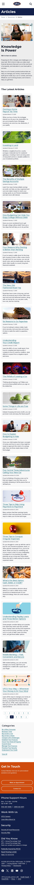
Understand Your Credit (9, 750)
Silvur (13, 879)
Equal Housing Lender (9, 852)
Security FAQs (5, 832)
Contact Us (17, 788)
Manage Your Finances (9, 746)
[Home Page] (17, 4)
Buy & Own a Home (8, 735)
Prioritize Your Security (9, 748)
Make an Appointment (20, 783)
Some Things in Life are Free (15, 406)
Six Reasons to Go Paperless (15, 321)
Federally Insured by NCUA (10, 849)
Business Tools (7, 731)
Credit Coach (24, 877)
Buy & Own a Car (7, 733)
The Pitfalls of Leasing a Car (15, 376)
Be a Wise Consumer (9, 729)
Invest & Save (6, 744)
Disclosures (17, 865)
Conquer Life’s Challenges (10, 737)
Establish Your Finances (10, 740)
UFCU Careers (5, 816)
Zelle (19, 879)
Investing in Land (10, 145)
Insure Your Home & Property (11, 742)
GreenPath (5, 879)
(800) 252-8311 (19, 807)
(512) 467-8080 (7, 807)
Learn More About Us (8, 819)
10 (21, 717)
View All (4, 754)
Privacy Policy (6, 865)
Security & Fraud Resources (10, 829)
